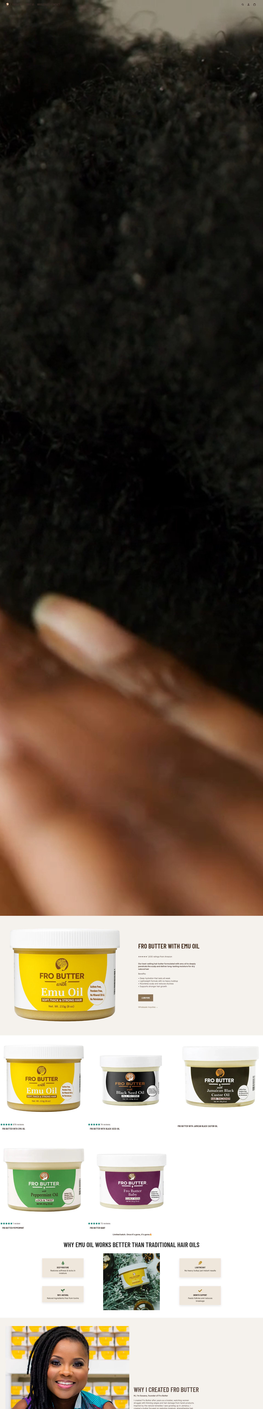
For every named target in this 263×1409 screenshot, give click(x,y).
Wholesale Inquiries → (148, 1007)
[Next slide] (83, 1079)
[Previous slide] (5, 1079)
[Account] (248, 5)
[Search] (243, 5)
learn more (145, 998)
